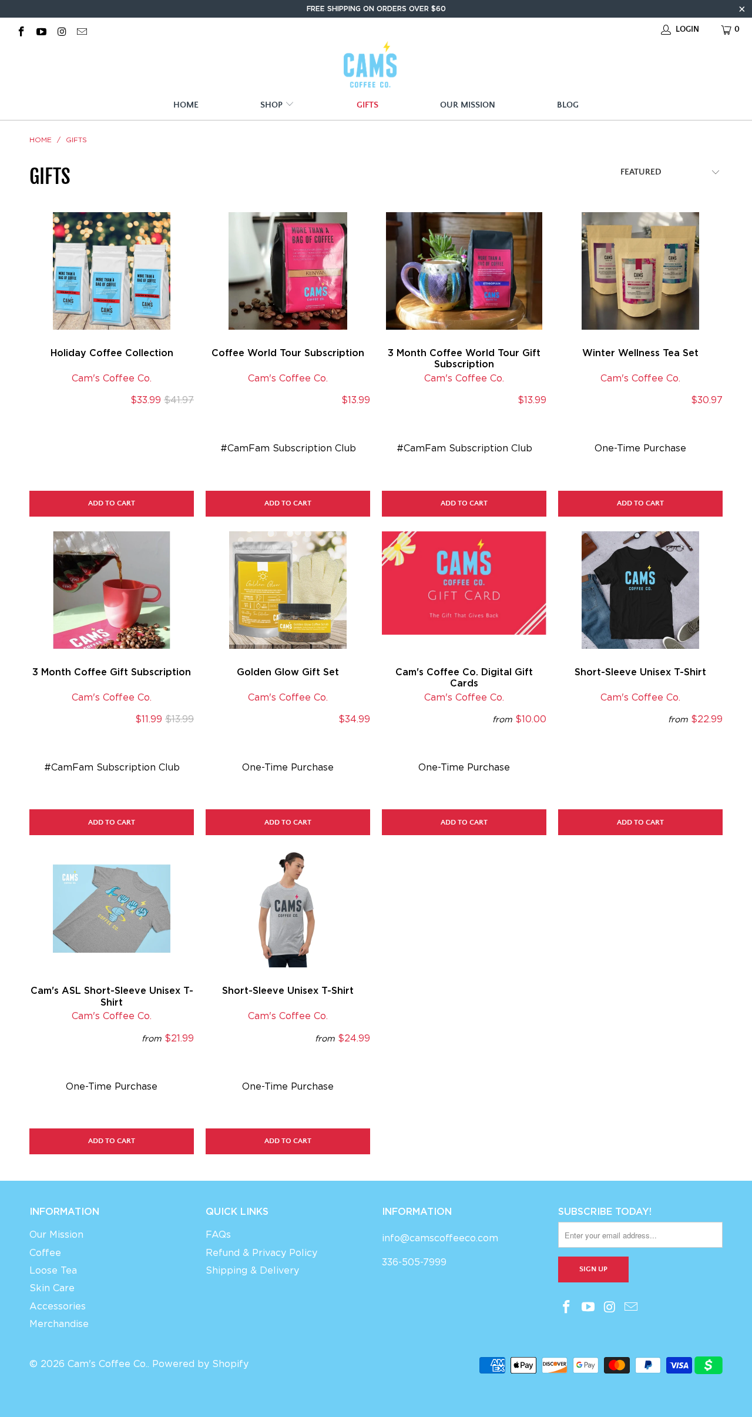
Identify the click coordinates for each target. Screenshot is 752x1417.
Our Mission (467, 105)
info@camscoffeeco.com (440, 1238)
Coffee (45, 1252)
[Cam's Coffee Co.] (370, 66)
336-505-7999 (414, 1262)
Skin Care (52, 1288)
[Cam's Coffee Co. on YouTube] (41, 29)
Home (186, 105)
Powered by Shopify (200, 1363)
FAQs (218, 1234)
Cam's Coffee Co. (112, 378)
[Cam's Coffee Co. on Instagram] (61, 29)
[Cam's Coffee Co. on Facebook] (20, 29)
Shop (272, 105)
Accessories (57, 1306)
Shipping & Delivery (252, 1270)
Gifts (367, 105)
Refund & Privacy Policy (261, 1252)
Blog (568, 105)
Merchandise (59, 1323)
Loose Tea (53, 1270)
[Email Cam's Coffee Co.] (82, 29)
